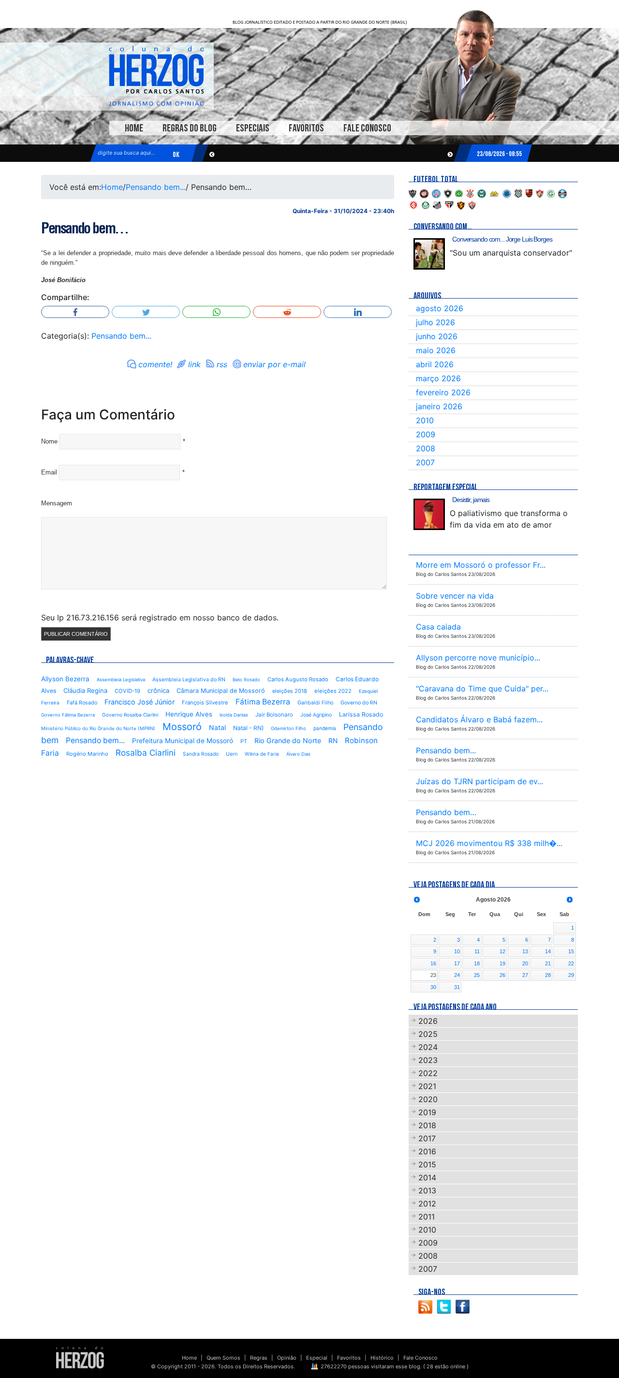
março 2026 (438, 378)
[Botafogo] (448, 193)
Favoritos (306, 128)
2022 (428, 1073)
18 (477, 963)
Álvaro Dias (298, 754)
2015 (427, 1164)
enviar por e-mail (274, 364)
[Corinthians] (470, 193)
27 (525, 975)
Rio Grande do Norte (287, 740)
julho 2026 (435, 322)
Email (49, 472)
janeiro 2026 (439, 406)
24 (457, 975)
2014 (427, 1177)
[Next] (569, 899)
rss (222, 364)
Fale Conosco (367, 128)
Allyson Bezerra (65, 679)
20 (525, 963)
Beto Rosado (246, 679)
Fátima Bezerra (263, 701)
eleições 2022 (333, 691)
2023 (428, 1060)
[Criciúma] (494, 193)
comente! (155, 364)
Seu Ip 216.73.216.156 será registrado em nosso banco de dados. (160, 617)
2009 (425, 434)
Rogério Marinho (87, 753)
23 (433, 975)
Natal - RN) (248, 728)
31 (457, 987)
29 (571, 975)
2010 (425, 420)
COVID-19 (127, 691)
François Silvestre (205, 702)
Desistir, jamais (470, 499)
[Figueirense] (518, 193)
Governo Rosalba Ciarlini (130, 715)
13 (525, 951)
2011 (426, 1216)
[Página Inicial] (80, 1357)
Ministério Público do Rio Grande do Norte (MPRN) (98, 728)
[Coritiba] (481, 193)
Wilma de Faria (262, 754)
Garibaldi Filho (315, 703)
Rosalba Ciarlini (146, 752)
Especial (316, 1357)
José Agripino (316, 715)
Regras (258, 1357)
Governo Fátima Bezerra (68, 715)
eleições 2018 (289, 691)
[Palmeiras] (425, 204)
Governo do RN (358, 703)
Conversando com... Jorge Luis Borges (502, 239)
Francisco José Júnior (139, 702)
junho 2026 (436, 336)
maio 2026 (436, 350)
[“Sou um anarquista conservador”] (429, 254)
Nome (49, 441)
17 (457, 963)
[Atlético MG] (412, 193)
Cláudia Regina (85, 690)
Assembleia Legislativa (121, 679)
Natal (217, 727)
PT (243, 741)
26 (502, 975)
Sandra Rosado (201, 754)
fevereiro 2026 (443, 392)
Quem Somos (223, 1357)
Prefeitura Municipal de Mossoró (182, 741)
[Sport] (461, 204)
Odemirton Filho (288, 728)
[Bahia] (436, 193)
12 (502, 951)
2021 (427, 1086)
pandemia (324, 728)
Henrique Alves (188, 714)
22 (571, 963)
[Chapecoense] (459, 193)
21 (548, 963)
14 (548, 951)
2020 (428, 1099)
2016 (427, 1151)
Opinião (286, 1357)
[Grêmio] (562, 193)
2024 (428, 1047)
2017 (427, 1138)
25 (477, 975)
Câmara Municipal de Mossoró (221, 690)
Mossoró (182, 726)
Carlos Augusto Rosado (297, 679)
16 (433, 963)
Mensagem (56, 503)
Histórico (382, 1357)
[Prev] (417, 899)
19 (502, 963)
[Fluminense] (540, 193)
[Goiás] (551, 193)
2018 (427, 1125)
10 (457, 951)
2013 (427, 1190)
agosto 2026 (439, 308)
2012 (427, 1203)
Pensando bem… (84, 228)
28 (548, 975)
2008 (425, 448)
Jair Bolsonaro (274, 714)
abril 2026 (435, 364)
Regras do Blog (189, 128)
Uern (231, 754)
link (194, 364)
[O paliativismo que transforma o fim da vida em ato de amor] (429, 514)
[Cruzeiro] (506, 193)
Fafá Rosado (82, 702)
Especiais (252, 128)
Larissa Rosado (361, 714)
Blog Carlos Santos (156, 76)
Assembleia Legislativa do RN (188, 679)
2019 (427, 1112)
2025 (428, 1034)
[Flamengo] (529, 193)
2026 (428, 1021)
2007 (425, 462)
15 (571, 951)
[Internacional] (413, 204)
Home (134, 128)
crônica (158, 690)
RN (333, 741)
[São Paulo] (449, 204)
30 (433, 987)
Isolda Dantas (234, 715)
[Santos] (437, 204)
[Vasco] (472, 204)
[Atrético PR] (424, 193)
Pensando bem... (156, 187)
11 (477, 951)
